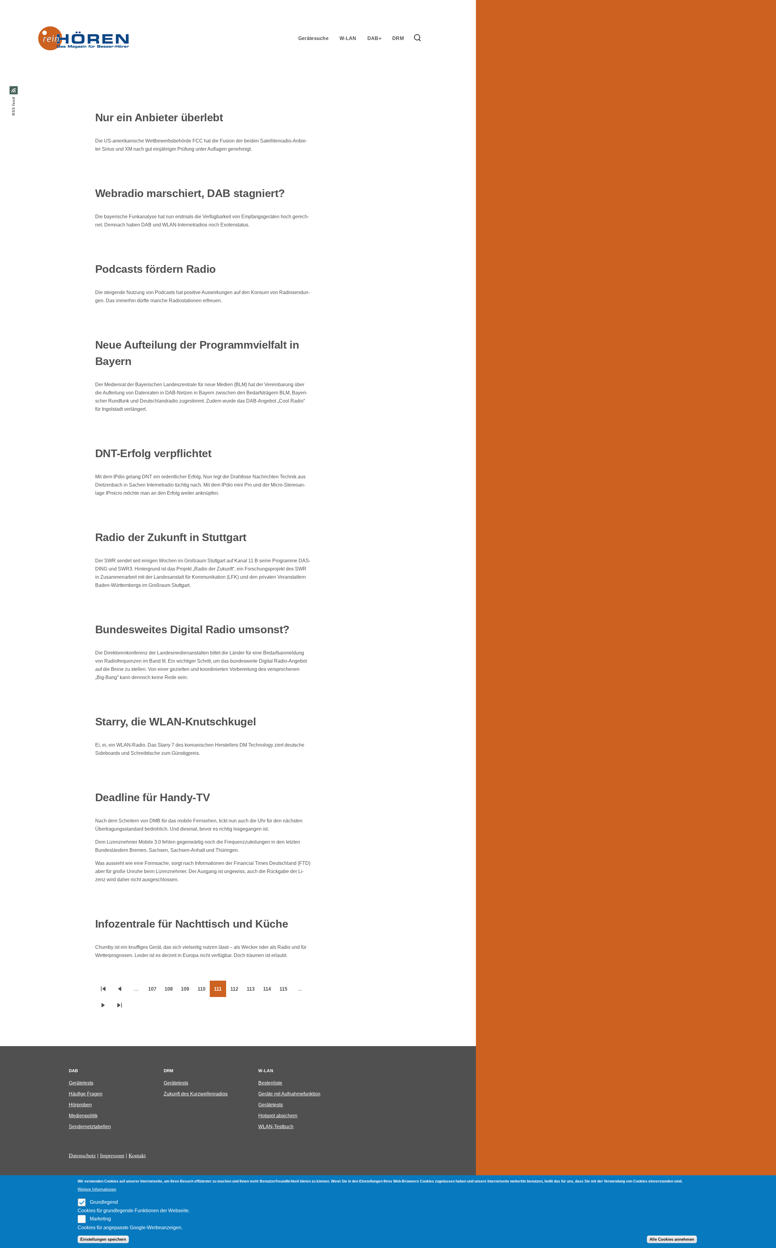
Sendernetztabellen (90, 1126)
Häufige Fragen (85, 1093)
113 (253, 990)
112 (236, 990)
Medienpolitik (83, 1115)
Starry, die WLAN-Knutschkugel (175, 721)
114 (269, 990)
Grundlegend (104, 1202)
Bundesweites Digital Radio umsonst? (192, 629)
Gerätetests (81, 1083)
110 (204, 990)
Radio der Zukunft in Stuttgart (170, 537)
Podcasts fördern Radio (155, 269)
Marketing (100, 1218)
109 (187, 990)
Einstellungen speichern (103, 1239)
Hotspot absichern (277, 1115)
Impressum (112, 1155)
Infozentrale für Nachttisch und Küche (191, 924)
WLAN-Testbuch (275, 1126)
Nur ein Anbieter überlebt (159, 117)
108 (171, 990)
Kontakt (137, 1155)
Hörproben (80, 1104)
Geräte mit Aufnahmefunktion (289, 1093)
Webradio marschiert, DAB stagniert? (190, 193)
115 (285, 990)
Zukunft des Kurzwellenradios (196, 1093)
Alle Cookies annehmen (672, 1239)
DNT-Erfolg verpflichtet (153, 453)
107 (154, 990)
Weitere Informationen (97, 1189)
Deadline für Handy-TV (152, 797)
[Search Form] (417, 38)
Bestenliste (270, 1083)
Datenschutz (82, 1155)
